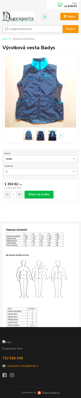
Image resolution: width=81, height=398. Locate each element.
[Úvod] (18, 16)
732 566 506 (12, 358)
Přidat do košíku (39, 194)
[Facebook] (6, 376)
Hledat (70, 29)
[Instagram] (14, 376)
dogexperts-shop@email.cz (22, 366)
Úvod (4, 39)
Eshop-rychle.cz (51, 392)
